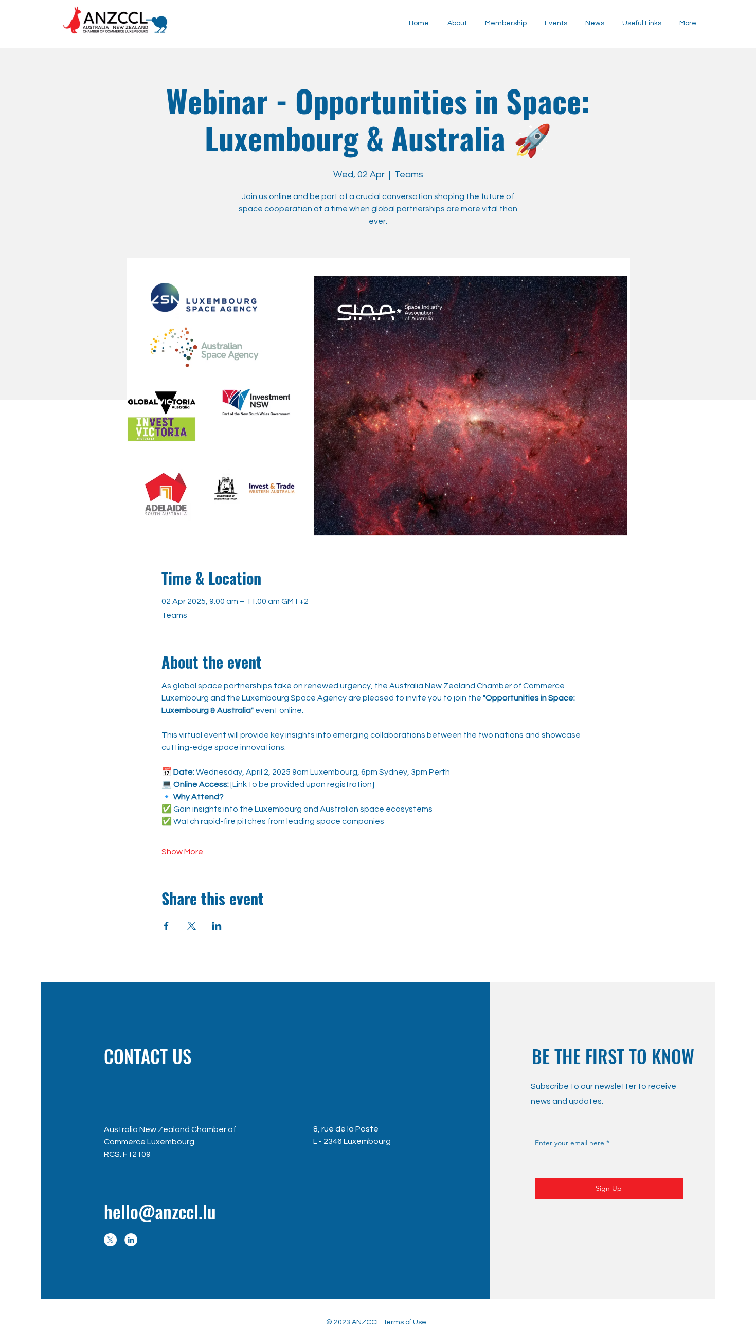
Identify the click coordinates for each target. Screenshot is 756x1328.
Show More (182, 852)
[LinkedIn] (130, 1239)
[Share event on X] (191, 926)
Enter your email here (569, 1142)
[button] (594, 23)
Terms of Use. (405, 1322)
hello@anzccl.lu (160, 1211)
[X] (110, 1239)
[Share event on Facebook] (166, 926)
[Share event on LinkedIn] (217, 926)
